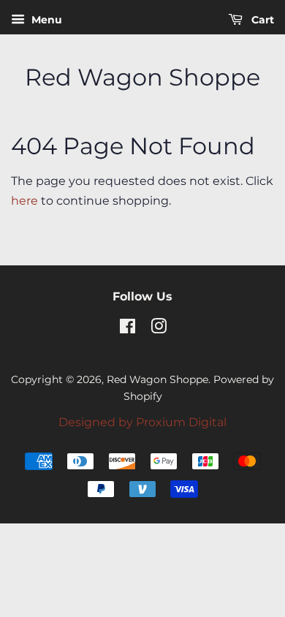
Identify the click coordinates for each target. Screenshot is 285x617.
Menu (45, 19)
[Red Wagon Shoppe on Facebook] (127, 329)
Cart (261, 19)
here (24, 201)
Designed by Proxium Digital (142, 422)
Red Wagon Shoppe (142, 77)
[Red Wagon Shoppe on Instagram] (159, 329)
